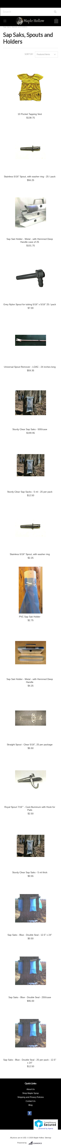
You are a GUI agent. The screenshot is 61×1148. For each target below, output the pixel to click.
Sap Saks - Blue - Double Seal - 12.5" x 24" (29, 935)
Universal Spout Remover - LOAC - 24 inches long (30, 367)
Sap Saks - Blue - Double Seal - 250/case (29, 997)
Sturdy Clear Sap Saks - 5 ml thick (29, 872)
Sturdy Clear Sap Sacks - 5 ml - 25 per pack (29, 491)
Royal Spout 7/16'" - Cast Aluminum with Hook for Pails (29, 808)
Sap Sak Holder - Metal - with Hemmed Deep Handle (30, 680)
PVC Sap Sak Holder (29, 616)
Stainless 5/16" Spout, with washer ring (30, 554)
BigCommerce (36, 1143)
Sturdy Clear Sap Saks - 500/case (29, 429)
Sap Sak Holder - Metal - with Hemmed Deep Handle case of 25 (30, 240)
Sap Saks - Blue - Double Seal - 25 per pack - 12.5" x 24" (29, 1061)
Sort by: (29, 54)
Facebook (30, 1113)
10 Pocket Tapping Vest (30, 114)
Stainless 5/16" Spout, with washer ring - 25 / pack (29, 176)
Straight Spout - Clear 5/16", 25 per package (30, 744)
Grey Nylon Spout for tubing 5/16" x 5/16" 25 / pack (29, 304)
